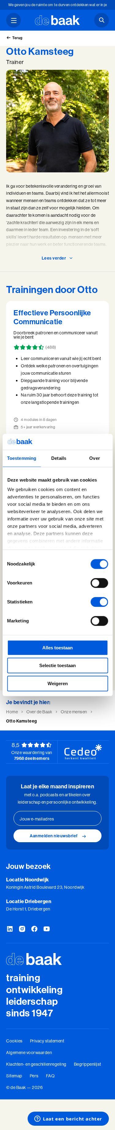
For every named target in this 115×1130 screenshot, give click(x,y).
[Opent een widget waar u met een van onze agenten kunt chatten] (68, 1119)
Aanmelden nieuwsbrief (54, 836)
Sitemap (14, 1076)
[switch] (99, 583)
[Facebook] (34, 929)
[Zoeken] (101, 20)
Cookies (14, 1041)
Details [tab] (58, 458)
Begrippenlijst (87, 1064)
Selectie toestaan (57, 665)
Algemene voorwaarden (29, 1052)
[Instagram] (22, 929)
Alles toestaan (57, 647)
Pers (34, 1076)
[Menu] (13, 20)
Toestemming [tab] (21, 458)
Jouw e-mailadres (37, 819)
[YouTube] (46, 929)
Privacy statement (47, 1041)
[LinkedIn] (9, 929)
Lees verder (54, 258)
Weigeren (58, 683)
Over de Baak (39, 712)
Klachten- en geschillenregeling (36, 1064)
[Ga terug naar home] (57, 20)
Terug (17, 38)
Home (12, 712)
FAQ (50, 1076)
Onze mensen (74, 712)
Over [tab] (94, 458)
